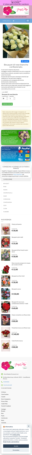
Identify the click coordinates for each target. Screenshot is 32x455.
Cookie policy (4, 403)
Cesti (4, 205)
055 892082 (16, 2)
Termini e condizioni (6, 406)
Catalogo (6, 21)
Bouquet (6, 183)
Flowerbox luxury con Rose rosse (21, 328)
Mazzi (5, 196)
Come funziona (4, 394)
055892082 (6, 382)
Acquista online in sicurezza (10, 148)
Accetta (16, 446)
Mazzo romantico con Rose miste (21, 315)
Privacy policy (4, 401)
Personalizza (16, 450)
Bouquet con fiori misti (18, 276)
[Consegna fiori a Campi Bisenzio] (16, 10)
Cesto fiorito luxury (17, 340)
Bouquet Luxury (16, 289)
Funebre (6, 211)
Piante (5, 189)
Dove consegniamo (5, 399)
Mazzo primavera (16, 224)
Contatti (3, 396)
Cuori (5, 208)
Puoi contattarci (17, 174)
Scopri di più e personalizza (11, 441)
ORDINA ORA (7, 104)
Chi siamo (3, 392)
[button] (7, 97)
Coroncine (6, 199)
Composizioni (7, 202)
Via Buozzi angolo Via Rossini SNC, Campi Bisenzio (16, 4)
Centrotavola (7, 192)
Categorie (7, 179)
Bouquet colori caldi (17, 237)
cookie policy (16, 434)
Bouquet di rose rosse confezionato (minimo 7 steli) (20, 302)
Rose (4, 186)
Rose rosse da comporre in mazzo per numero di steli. (21, 263)
